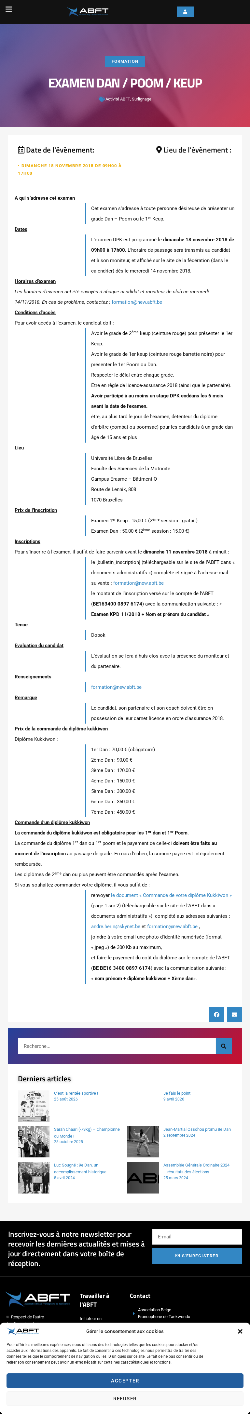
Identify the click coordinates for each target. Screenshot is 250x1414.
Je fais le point (176, 1093)
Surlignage (141, 99)
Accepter (125, 1381)
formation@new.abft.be (137, 302)
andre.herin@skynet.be (115, 926)
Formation (125, 61)
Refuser (125, 1399)
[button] (240, 1331)
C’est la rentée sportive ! (76, 1093)
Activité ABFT (117, 99)
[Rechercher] (224, 1046)
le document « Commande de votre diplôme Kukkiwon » (171, 895)
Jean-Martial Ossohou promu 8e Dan (197, 1129)
